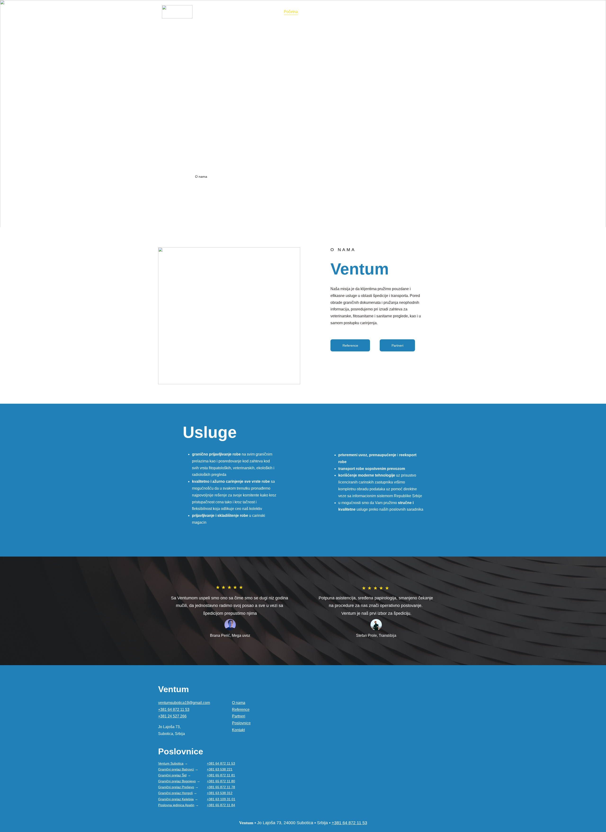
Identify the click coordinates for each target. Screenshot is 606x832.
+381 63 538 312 (219, 793)
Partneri (366, 12)
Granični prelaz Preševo (176, 787)
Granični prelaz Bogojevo (177, 781)
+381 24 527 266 (172, 716)
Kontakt (409, 12)
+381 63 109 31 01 (221, 799)
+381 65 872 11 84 (221, 805)
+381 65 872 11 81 (221, 775)
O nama (388, 12)
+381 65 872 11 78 (221, 787)
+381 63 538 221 (219, 769)
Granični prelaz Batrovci (176, 769)
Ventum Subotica (170, 763)
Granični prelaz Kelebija (176, 799)
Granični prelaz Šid (172, 775)
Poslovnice (315, 12)
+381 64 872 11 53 (173, 710)
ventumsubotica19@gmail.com (184, 703)
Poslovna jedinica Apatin (176, 805)
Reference (342, 12)
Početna (291, 12)
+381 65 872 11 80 (221, 781)
